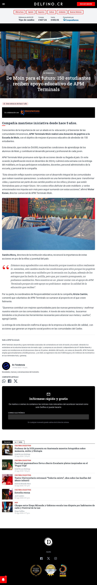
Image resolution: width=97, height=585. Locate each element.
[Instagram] (55, 558)
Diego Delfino (20, 511)
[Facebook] (41, 558)
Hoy (16, 503)
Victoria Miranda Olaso (23, 484)
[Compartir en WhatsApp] (4, 381)
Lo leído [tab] (18, 442)
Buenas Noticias (76, 12)
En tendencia (48, 73)
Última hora (19, 12)
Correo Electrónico (16, 413)
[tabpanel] (48, 479)
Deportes (41, 12)
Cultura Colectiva (23, 446)
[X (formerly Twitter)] (48, 558)
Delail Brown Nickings (22, 454)
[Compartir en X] (16, 381)
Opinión (30, 12)
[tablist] (48, 442)
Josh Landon (19, 496)
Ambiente (62, 12)
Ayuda (48, 552)
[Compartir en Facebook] (10, 381)
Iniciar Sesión (86, 4)
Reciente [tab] (7, 442)
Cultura (51, 12)
